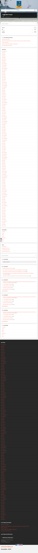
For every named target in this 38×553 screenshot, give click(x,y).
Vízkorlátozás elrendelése (6, 39)
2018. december (3, 483)
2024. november (3, 377)
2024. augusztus (3, 380)
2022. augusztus (3, 416)
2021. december (4, 133)
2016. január (2, 511)
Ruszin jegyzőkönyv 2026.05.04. (7, 289)
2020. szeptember (4, 157)
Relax (3, 239)
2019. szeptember (3, 469)
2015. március (4, 225)
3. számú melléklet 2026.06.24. (7, 285)
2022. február (4, 130)
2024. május (3, 91)
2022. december (4, 116)
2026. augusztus (4, 51)
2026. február (4, 60)
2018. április (3, 200)
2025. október (4, 66)
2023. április (3, 110)
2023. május (3, 108)
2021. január (2, 444)
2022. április (3, 127)
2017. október (3, 497)
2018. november (4, 191)
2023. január (3, 115)
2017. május (3, 208)
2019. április (3, 183)
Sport (3, 240)
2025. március (4, 77)
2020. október (4, 155)
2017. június (3, 207)
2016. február (4, 216)
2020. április (2, 458)
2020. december (4, 152)
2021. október (3, 430)
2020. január (3, 169)
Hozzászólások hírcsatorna (6, 249)
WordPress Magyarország (6, 251)
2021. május (3, 144)
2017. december (4, 202)
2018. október (4, 193)
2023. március (3, 405)
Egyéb (3, 234)
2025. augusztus (4, 69)
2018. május (3, 199)
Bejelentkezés (4, 246)
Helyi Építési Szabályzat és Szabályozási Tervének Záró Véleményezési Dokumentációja (16, 275)
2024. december (4, 82)
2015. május (3, 224)
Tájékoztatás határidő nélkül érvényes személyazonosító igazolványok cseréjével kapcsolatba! (16, 40)
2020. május (3, 163)
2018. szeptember (4, 194)
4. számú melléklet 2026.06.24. (7, 284)
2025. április (3, 76)
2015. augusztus (4, 221)
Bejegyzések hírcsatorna (5, 248)
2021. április (3, 146)
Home (3, 16)
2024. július (3, 88)
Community (3, 231)
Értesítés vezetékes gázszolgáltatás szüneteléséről (9, 529)
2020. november (4, 154)
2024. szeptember (4, 85)
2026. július (3, 52)
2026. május (3, 55)
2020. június (3, 161)
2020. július (3, 160)
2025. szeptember (4, 68)
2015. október (4, 219)
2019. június (3, 180)
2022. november (4, 118)
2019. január (3, 188)
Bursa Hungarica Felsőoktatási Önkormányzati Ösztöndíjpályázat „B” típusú (14, 269)
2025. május (3, 74)
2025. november (4, 65)
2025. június (2, 366)
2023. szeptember (4, 102)
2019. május (3, 182)
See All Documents (5, 306)
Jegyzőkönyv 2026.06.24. (6, 287)
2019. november (4, 172)
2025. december (4, 63)
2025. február (4, 79)
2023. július (3, 105)
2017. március (4, 210)
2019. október (4, 174)
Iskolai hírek (3, 237)
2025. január (3, 80)
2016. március (3, 508)
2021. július (3, 141)
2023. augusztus (4, 104)
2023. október (4, 101)
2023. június (3, 107)
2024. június (3, 90)
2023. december (4, 99)
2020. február (4, 168)
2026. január (3, 62)
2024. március (4, 94)
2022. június (3, 124)
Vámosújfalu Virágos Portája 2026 (7, 45)
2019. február (4, 186)
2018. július (3, 197)
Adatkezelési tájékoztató (7, 546)
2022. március (4, 129)
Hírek (3, 236)
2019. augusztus (4, 177)
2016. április (3, 213)
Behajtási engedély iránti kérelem (8, 268)
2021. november (4, 135)
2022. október (4, 119)
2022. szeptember (4, 121)
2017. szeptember (4, 205)
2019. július (2, 472)
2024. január (2, 391)
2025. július (3, 71)
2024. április (3, 93)
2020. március (4, 166)
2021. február (4, 149)
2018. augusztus (4, 196)
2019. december (4, 171)
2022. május (2, 419)
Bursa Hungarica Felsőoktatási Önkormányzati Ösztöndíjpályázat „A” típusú (14, 271)
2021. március (4, 147)
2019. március (4, 185)
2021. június (3, 143)
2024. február (4, 96)
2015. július (3, 222)
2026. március (3, 352)
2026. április (3, 57)
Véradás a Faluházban (5, 42)
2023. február (4, 113)
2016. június (3, 211)
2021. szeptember (4, 138)
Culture (3, 233)
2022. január (3, 132)
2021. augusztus (4, 140)
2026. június (3, 54)
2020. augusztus (4, 158)
